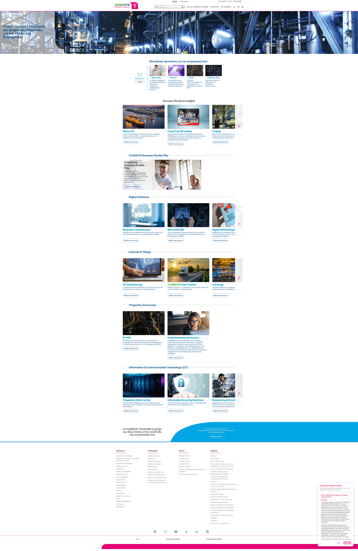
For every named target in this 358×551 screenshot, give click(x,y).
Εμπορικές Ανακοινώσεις (219, 497)
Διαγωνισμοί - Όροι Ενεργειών (221, 499)
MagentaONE (121, 485)
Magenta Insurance (123, 496)
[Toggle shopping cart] (239, 7)
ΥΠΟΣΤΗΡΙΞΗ (214, 7)
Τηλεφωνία (120, 469)
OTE (137, 539)
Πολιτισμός (120, 504)
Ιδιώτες (174, 1)
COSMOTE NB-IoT (185, 467)
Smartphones (121, 488)
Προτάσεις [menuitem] (120, 451)
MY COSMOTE (226, 7)
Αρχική (6, 15)
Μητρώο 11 (214, 481)
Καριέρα (213, 456)
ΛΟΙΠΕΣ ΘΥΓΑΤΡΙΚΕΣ (173, 539)
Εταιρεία (236, 1)
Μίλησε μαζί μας (217, 436)
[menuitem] (155, 531)
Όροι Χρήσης (215, 458)
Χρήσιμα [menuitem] (214, 451)
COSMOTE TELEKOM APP (156, 475)
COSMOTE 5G (184, 458)
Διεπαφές (214, 521)
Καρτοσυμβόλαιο (122, 477)
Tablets (118, 490)
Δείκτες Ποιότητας (217, 461)
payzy (118, 499)
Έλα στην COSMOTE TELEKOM (197, 7)
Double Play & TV (122, 466)
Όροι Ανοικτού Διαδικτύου (220, 523)
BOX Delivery (120, 493)
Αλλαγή (139, 82)
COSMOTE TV (121, 482)
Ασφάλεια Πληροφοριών (219, 502)
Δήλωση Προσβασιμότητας (157, 477)
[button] (234, 7)
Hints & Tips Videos (154, 461)
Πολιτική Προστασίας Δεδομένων (222, 507)
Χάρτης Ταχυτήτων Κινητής (188, 474)
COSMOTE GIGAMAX (123, 471)
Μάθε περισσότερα (132, 186)
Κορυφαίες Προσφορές (124, 456)
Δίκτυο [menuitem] (182, 451)
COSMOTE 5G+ (184, 456)
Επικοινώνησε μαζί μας (156, 472)
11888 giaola (120, 507)
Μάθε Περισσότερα (131, 142)
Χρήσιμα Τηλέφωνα (154, 464)
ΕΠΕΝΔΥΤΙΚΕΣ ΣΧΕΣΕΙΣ (214, 539)
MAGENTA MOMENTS (123, 501)
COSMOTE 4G (184, 464)
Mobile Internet (121, 474)
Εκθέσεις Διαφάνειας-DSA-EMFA (222, 505)
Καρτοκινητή (120, 480)
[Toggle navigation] (242, 6)
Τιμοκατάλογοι (153, 469)
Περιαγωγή (151, 458)
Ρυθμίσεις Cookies (217, 494)
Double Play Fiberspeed (124, 463)
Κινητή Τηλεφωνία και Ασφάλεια (222, 469)
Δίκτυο (230, 1)
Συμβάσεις (214, 518)
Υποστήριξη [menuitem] (152, 451)
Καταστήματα (222, 1)
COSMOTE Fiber (184, 461)
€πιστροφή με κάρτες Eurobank (222, 515)
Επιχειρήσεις (184, 1)
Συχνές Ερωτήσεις (154, 456)
